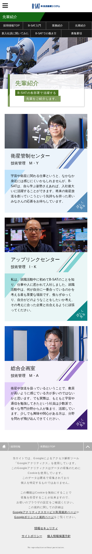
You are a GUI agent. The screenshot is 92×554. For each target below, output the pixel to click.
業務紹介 (57, 25)
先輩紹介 (80, 25)
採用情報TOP (11, 25)
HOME (4, 446)
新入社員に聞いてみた (15, 33)
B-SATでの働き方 (45, 33)
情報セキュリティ (46, 528)
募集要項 (76, 33)
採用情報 (15, 446)
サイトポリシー (32, 536)
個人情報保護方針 (59, 536)
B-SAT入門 (34, 25)
